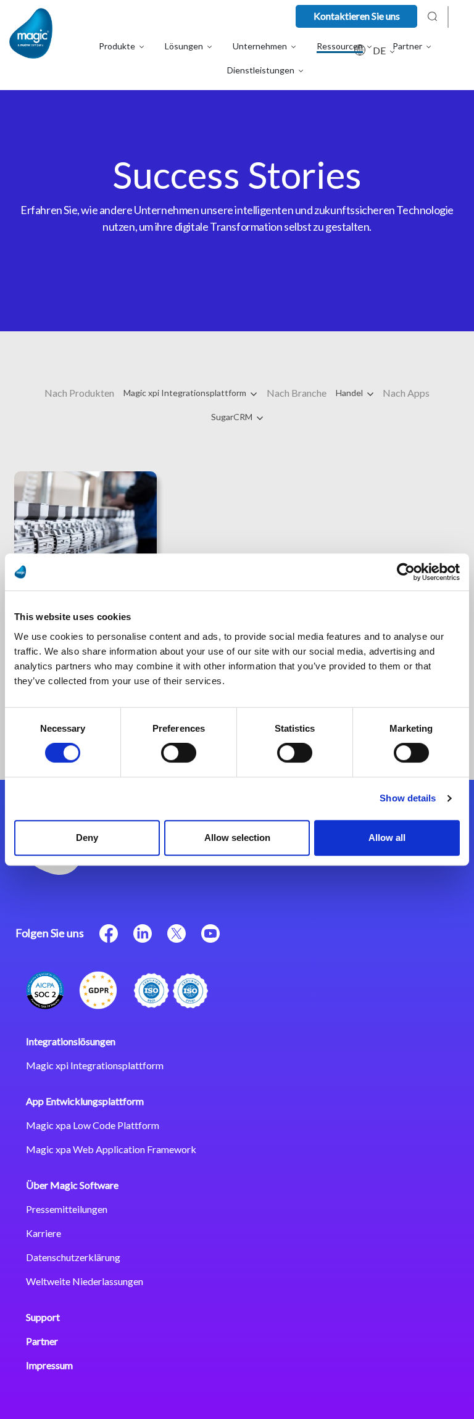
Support (43, 1317)
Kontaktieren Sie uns (357, 16)
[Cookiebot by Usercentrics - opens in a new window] (406, 572)
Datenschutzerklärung (73, 1257)
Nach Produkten (79, 393)
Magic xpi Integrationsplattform (185, 392)
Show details (408, 798)
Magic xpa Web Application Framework (111, 1149)
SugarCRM (232, 417)
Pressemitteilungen (66, 1209)
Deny (87, 837)
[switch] (178, 753)
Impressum (49, 1365)
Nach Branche (296, 393)
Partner (42, 1341)
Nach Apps (406, 393)
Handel (350, 392)
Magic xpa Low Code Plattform (92, 1125)
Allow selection (237, 837)
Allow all (386, 837)
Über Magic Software (72, 1185)
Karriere (43, 1233)
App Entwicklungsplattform (85, 1101)
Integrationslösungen (70, 1041)
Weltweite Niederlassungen (84, 1281)
